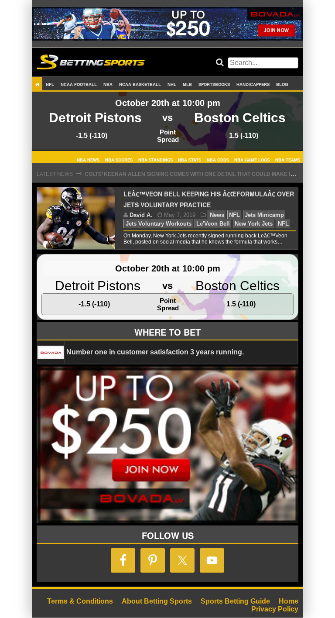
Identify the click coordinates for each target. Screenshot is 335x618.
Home (288, 601)
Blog (282, 84)
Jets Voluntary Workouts (158, 223)
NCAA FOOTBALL (79, 84)
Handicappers (253, 84)
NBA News (88, 159)
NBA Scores (119, 159)
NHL (172, 84)
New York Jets (254, 223)
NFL (50, 84)
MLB (187, 84)
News (217, 215)
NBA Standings (155, 159)
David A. (141, 215)
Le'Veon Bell (213, 223)
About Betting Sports (157, 601)
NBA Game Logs (252, 159)
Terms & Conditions (80, 601)
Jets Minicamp (264, 215)
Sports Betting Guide (235, 601)
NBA (108, 84)
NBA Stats (189, 159)
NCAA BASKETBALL (140, 84)
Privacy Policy (274, 609)
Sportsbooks (214, 84)
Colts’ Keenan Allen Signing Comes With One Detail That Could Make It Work (198, 174)
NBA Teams (287, 159)
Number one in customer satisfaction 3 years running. (155, 352)
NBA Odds (218, 159)
